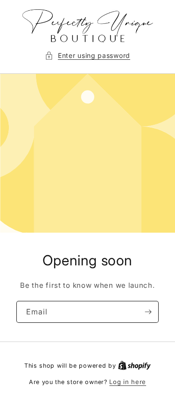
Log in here (127, 381)
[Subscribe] (148, 312)
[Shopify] (134, 365)
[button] (87, 55)
